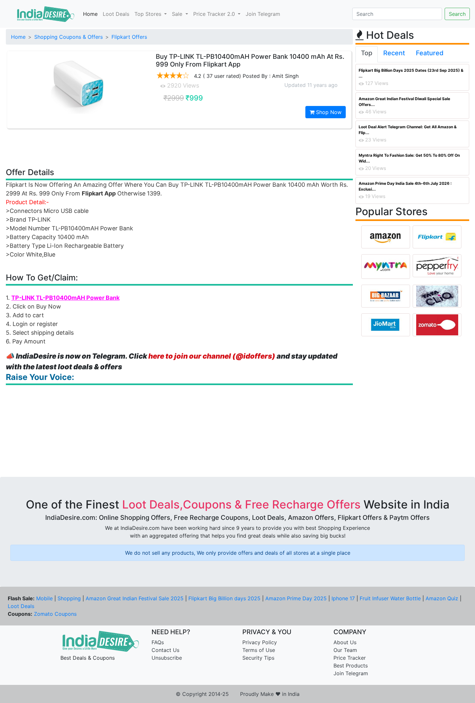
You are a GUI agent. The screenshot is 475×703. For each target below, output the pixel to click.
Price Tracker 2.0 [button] (215, 14)
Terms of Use (258, 650)
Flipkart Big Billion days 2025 (224, 598)
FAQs (158, 642)
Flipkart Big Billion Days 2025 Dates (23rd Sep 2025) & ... (411, 73)
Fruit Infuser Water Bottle (390, 598)
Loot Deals (116, 14)
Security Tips (258, 658)
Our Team (345, 650)
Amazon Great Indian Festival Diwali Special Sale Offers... (404, 101)
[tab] (366, 54)
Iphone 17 (343, 598)
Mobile (44, 598)
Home (90, 14)
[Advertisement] (179, 147)
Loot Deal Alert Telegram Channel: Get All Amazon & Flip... (408, 129)
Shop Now (328, 112)
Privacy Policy (259, 642)
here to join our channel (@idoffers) (211, 356)
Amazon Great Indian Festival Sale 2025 (135, 598)
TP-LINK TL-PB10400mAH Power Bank (65, 297)
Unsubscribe (167, 658)
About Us (344, 642)
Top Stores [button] (148, 14)
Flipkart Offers (129, 37)
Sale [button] (178, 14)
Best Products (350, 665)
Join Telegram (263, 14)
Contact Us (165, 650)
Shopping (69, 598)
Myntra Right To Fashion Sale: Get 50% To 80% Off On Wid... (409, 158)
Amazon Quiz (442, 598)
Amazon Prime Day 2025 (296, 598)
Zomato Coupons (55, 614)
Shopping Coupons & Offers (68, 37)
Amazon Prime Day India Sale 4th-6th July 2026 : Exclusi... (405, 186)
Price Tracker (349, 658)
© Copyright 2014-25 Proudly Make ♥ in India (238, 694)
